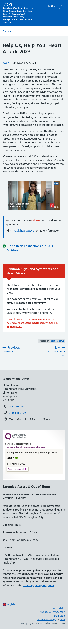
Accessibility (59, 608)
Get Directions (17, 406)
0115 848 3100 (17, 412)
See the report (16, 469)
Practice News (57, 340)
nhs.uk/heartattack (23, 230)
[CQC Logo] (15, 439)
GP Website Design (46, 619)
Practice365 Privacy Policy (52, 612)
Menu (51, 5)
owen (6, 63)
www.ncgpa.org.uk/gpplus (38, 585)
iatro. (62, 619)
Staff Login (59, 615)
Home (8, 31)
